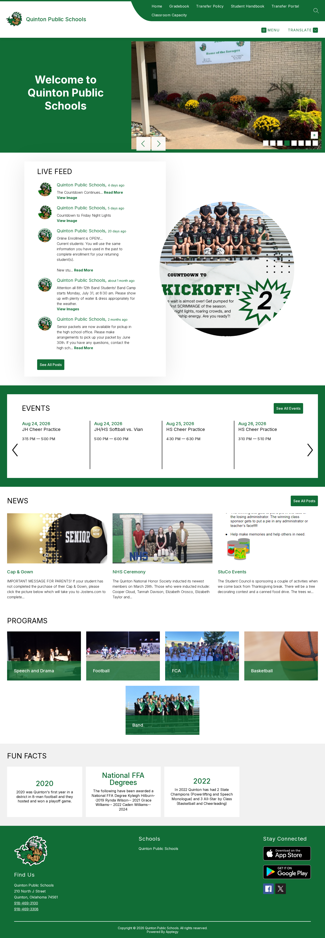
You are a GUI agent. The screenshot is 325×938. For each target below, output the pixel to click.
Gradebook (179, 6)
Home (157, 6)
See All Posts (51, 364)
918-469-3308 (26, 909)
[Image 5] (294, 143)
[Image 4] (287, 143)
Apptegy (172, 932)
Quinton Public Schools (158, 848)
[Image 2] (272, 143)
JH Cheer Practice (42, 429)
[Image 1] (265, 143)
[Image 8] (315, 143)
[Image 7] (308, 143)
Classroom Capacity (169, 15)
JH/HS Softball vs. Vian (119, 429)
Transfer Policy (210, 6)
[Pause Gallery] (314, 136)
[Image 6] (301, 143)
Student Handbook (247, 6)
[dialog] (44, 655)
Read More (113, 192)
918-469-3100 (26, 903)
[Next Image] (158, 144)
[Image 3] (280, 143)
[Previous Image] (143, 144)
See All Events (288, 408)
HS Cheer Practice (187, 429)
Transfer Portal (285, 6)
